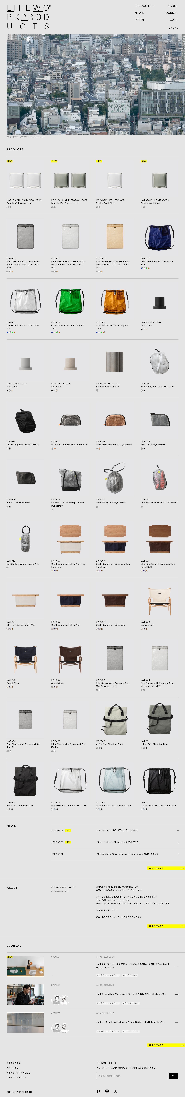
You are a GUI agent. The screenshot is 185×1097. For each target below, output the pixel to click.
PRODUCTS (143, 6)
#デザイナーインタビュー (108, 975)
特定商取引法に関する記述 (18, 1073)
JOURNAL (171, 12)
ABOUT (173, 6)
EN (176, 28)
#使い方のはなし (130, 975)
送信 (174, 1076)
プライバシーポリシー (16, 1078)
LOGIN (139, 20)
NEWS (139, 12)
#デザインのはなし (131, 1003)
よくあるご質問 (14, 1063)
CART (174, 20)
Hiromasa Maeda (39, 137)
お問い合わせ (12, 1068)
